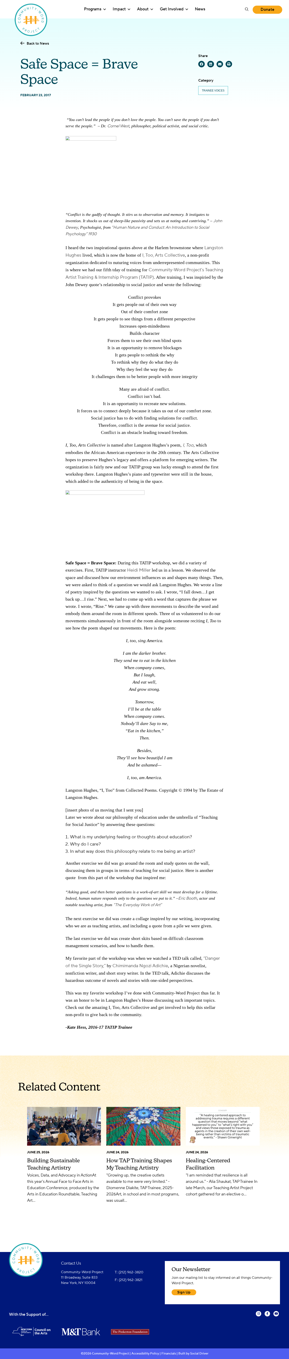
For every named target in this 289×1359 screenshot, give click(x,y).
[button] (247, 9)
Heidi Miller (139, 570)
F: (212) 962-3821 (128, 1280)
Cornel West (118, 126)
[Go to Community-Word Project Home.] (31, 9)
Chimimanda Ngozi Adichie (140, 966)
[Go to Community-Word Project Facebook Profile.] (267, 1316)
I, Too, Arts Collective (163, 255)
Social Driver (199, 1354)
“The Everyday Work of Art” (137, 905)
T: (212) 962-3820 (129, 1272)
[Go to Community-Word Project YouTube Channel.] (276, 1316)
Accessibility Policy (145, 1354)
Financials (169, 1354)
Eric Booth (187, 898)
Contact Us (71, 1263)
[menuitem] (95, 9)
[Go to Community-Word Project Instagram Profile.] (258, 1316)
